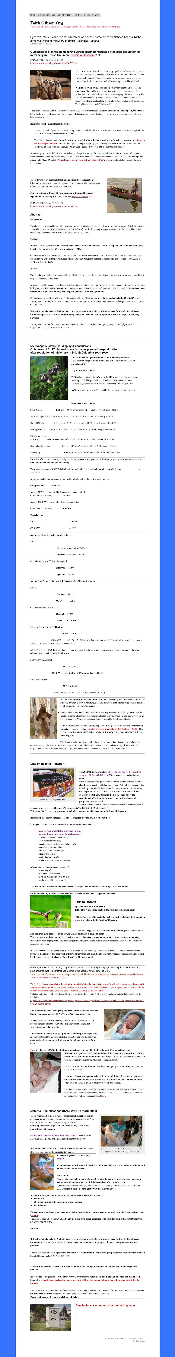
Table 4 (34, 1215)
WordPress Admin (139, 1341)
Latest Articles (46, 15)
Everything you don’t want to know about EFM (81, 159)
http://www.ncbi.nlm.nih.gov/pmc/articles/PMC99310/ (53, 63)
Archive (77, 15)
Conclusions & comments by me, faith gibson (105, 1305)
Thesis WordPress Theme (124, 1338)
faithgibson (38, 44)
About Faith (64, 15)
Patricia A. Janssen (82, 55)
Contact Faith (91, 15)
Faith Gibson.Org (46, 23)
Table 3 (101, 1095)
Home (32, 15)
